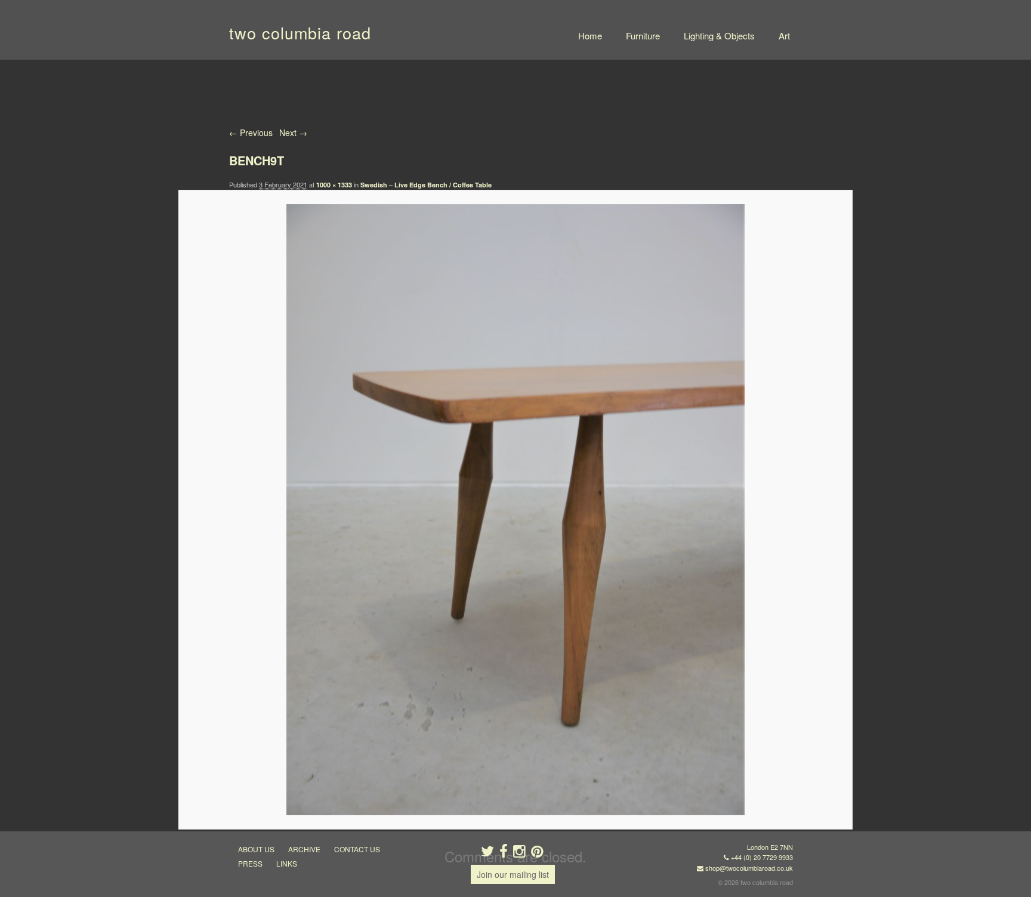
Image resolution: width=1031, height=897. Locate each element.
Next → (293, 132)
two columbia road (300, 32)
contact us (357, 849)
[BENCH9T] (515, 509)
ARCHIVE (304, 849)
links (286, 863)
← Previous (251, 132)
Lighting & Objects (719, 35)
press (250, 863)
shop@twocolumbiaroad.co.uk (749, 868)
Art (784, 35)
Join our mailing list (513, 874)
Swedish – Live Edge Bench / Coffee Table (426, 184)
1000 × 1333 (334, 184)
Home (590, 35)
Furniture (643, 35)
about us (256, 849)
